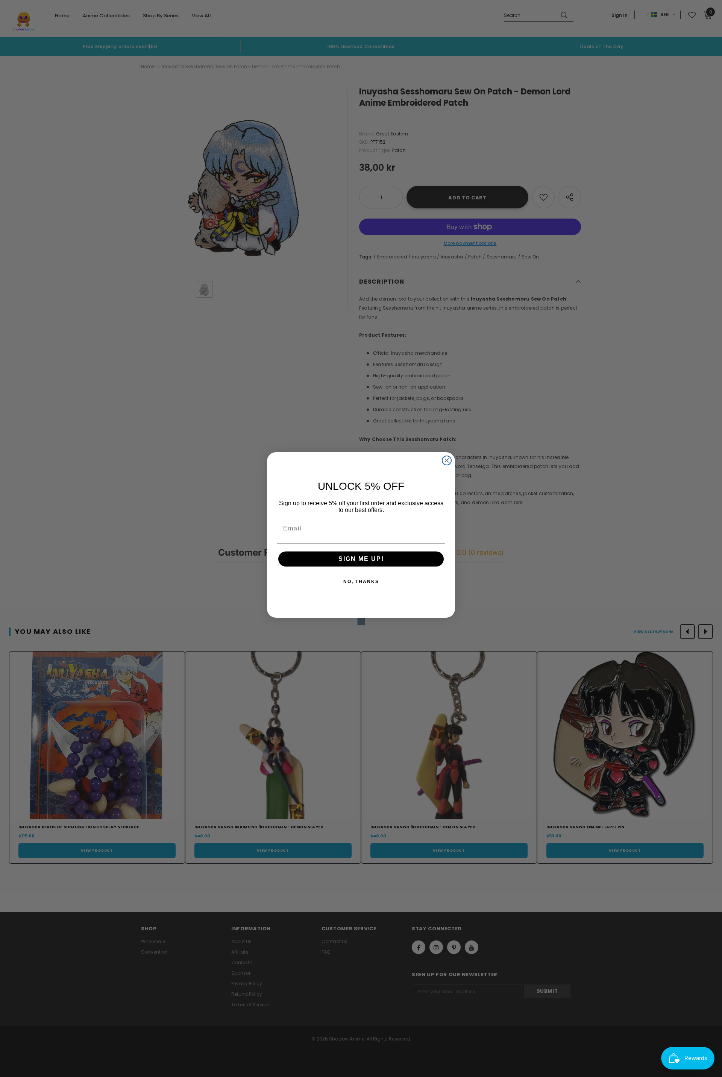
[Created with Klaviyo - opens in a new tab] (361, 621)
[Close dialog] (446, 460)
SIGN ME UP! (361, 559)
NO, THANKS (361, 581)
